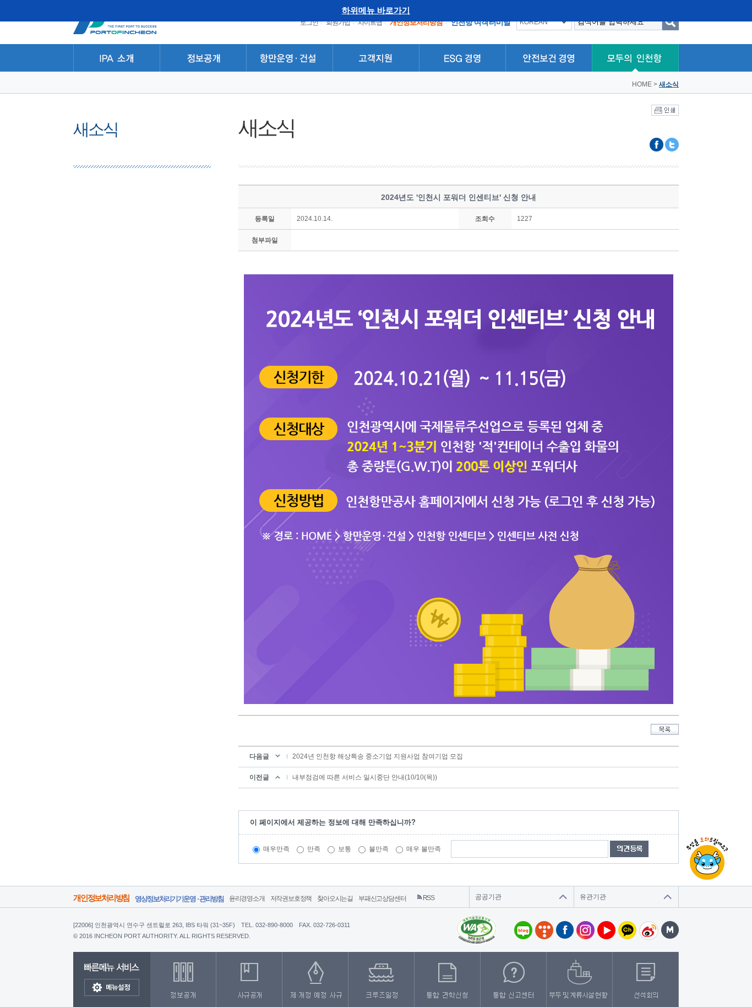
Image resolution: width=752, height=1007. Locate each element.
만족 (313, 849)
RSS (428, 898)
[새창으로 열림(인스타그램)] (584, 930)
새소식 (669, 84)
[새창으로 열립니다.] (381, 979)
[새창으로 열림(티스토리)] (542, 930)
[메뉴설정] (111, 987)
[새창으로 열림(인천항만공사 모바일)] (668, 930)
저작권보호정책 (291, 898)
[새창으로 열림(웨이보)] (647, 930)
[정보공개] (183, 979)
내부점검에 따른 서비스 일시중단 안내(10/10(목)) (364, 777)
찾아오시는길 (335, 898)
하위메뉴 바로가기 (376, 10)
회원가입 (338, 22)
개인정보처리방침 (101, 897)
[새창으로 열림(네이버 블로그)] (521, 930)
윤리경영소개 (247, 898)
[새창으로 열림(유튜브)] (605, 930)
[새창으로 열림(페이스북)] (563, 930)
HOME (642, 84)
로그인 (309, 22)
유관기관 (593, 897)
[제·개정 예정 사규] (315, 979)
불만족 (379, 849)
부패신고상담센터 (382, 898)
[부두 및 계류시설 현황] (580, 979)
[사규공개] (249, 979)
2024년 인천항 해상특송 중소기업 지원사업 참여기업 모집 (377, 756)
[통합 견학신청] (448, 979)
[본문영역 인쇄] (665, 109)
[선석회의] (646, 979)
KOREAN (534, 22)
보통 (344, 849)
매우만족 (276, 849)
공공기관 (488, 897)
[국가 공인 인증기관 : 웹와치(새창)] (476, 919)
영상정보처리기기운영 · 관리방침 (179, 899)
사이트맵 (370, 22)
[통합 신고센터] (514, 979)
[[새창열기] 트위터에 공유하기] (672, 141)
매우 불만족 (423, 849)
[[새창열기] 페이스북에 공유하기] (656, 141)
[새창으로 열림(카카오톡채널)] (625, 930)
